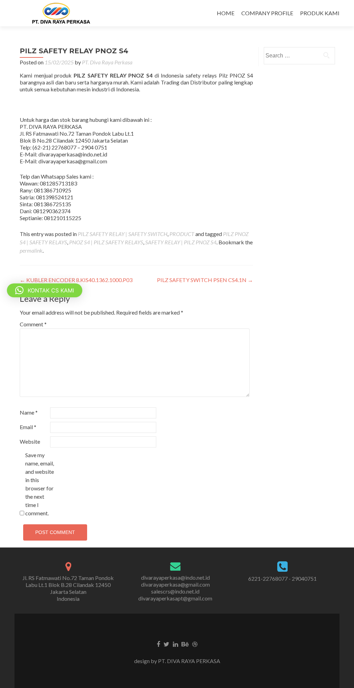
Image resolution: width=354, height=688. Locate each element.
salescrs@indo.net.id (175, 591)
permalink (31, 250)
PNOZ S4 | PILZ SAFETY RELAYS (106, 242)
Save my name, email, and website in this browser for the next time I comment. (39, 484)
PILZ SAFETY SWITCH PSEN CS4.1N (205, 280)
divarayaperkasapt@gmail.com (175, 598)
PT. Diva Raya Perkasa (107, 62)
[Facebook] (158, 644)
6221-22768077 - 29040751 (282, 578)
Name (29, 412)
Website (30, 441)
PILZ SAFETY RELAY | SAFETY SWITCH (122, 233)
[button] (44, 290)
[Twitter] (166, 644)
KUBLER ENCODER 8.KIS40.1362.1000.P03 (76, 280)
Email (28, 427)
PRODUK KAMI (319, 13)
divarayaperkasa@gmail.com (175, 584)
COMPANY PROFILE (267, 13)
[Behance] (185, 644)
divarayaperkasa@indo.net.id (175, 577)
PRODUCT (181, 233)
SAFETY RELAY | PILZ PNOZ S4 (180, 242)
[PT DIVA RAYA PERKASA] (63, 13)
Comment (33, 324)
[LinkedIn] (175, 644)
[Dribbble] (194, 644)
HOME (225, 13)
